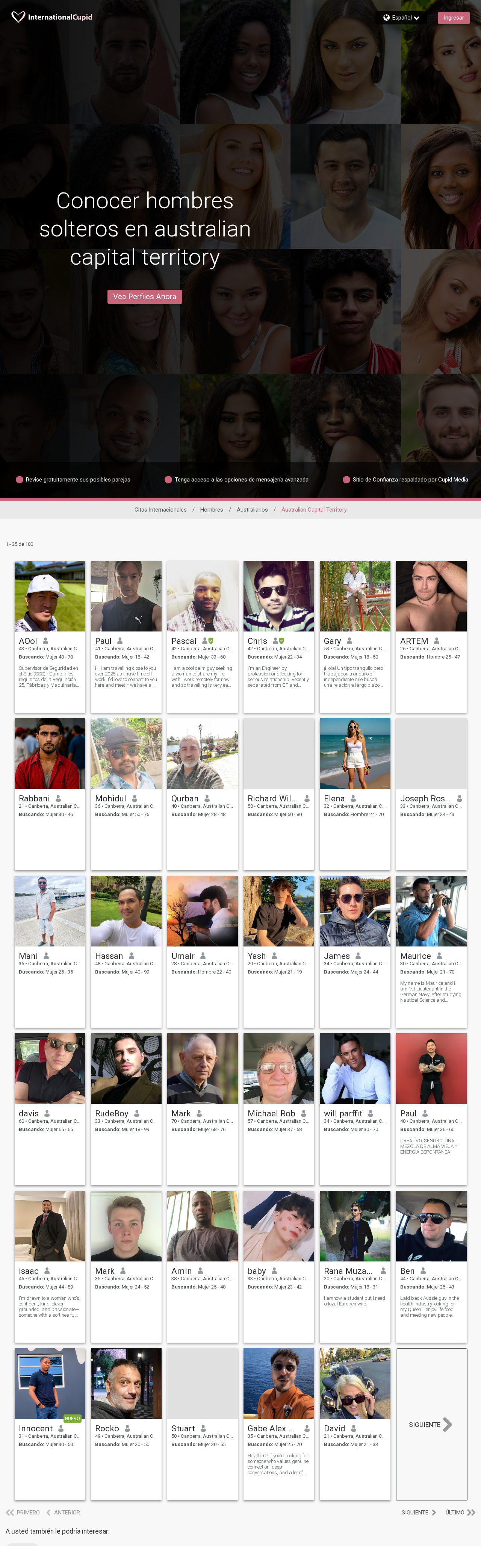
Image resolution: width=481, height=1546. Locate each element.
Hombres (211, 509)
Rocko (107, 1428)
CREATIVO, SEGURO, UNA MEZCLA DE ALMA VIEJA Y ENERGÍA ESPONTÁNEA (428, 1146)
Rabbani (34, 798)
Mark (181, 1113)
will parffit (343, 1113)
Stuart (183, 1428)
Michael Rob (271, 1113)
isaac (29, 1271)
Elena (334, 798)
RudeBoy (112, 1113)
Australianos (252, 509)
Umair (183, 956)
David (334, 1428)
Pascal (184, 641)
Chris (257, 641)
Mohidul (110, 798)
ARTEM (414, 641)
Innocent (36, 1428)
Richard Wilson (273, 798)
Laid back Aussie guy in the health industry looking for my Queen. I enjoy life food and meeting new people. (429, 1306)
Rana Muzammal (349, 1271)
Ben (407, 1271)
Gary (332, 641)
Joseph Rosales (426, 798)
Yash (257, 956)
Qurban (185, 798)
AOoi (28, 641)
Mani (28, 956)
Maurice (415, 956)
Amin (181, 1271)
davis (29, 1113)
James (337, 956)
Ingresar (454, 17)
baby (257, 1271)
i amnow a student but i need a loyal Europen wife (354, 1301)
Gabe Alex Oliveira (273, 1428)
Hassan (109, 956)
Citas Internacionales (161, 509)
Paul (103, 641)
